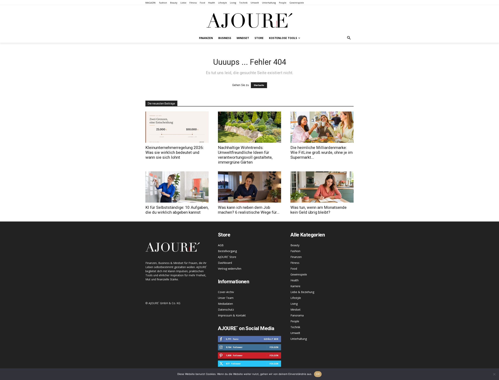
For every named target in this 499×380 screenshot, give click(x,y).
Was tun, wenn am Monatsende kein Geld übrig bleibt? (318, 210)
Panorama (297, 315)
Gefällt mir (271, 338)
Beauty (294, 245)
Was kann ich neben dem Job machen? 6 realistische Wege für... (249, 210)
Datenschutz (226, 309)
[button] (349, 38)
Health (294, 280)
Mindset (295, 309)
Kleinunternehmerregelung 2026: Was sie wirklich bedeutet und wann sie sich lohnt (174, 152)
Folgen (274, 347)
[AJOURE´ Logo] (249, 20)
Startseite (259, 85)
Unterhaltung (298, 339)
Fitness (294, 263)
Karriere (295, 286)
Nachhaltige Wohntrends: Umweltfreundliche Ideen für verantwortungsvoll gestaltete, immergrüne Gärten (245, 155)
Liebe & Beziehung (302, 292)
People (294, 321)
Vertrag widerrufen (229, 268)
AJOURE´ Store (227, 257)
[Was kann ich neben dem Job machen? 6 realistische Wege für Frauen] (249, 187)
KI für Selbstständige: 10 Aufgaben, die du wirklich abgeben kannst (177, 210)
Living (294, 304)
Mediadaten (225, 304)
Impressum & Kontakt (232, 315)
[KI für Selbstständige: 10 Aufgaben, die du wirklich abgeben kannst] (177, 187)
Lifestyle (295, 298)
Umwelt (295, 333)
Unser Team (226, 298)
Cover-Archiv (226, 292)
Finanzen (296, 257)
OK (318, 374)
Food (293, 268)
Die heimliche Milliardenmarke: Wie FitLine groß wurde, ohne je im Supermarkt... (321, 152)
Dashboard (225, 263)
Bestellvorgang (227, 251)
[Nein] (494, 374)
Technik (295, 327)
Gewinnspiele (298, 274)
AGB (221, 245)
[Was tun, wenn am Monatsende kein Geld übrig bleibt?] (322, 187)
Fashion (295, 251)
